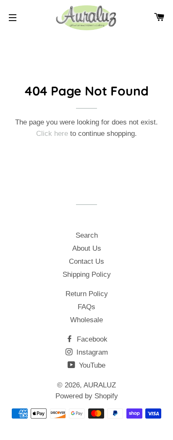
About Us (86, 248)
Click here (52, 134)
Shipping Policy (87, 274)
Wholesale (86, 320)
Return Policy (87, 294)
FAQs (86, 307)
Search (87, 235)
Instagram (91, 352)
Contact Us (86, 261)
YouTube (91, 365)
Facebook (91, 339)
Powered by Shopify (86, 396)
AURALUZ (100, 385)
